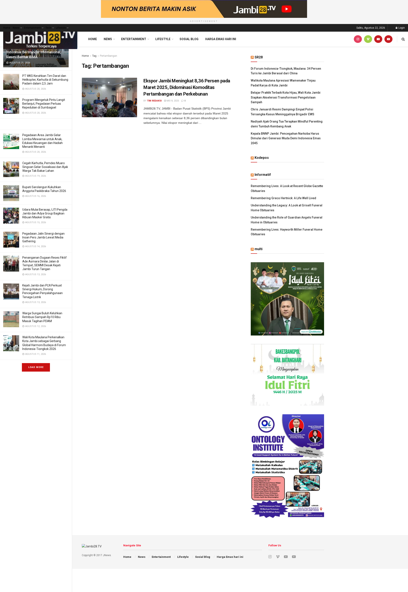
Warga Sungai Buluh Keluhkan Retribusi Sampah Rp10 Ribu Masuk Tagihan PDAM (42, 317)
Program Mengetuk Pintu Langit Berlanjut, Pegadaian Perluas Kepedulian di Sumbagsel (43, 103)
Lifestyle (61, 27)
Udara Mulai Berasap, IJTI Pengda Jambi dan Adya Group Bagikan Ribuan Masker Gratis (44, 213)
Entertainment (32, 27)
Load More (36, 367)
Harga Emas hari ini (220, 39)
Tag (94, 55)
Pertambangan (108, 55)
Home (6, 27)
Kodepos (262, 158)
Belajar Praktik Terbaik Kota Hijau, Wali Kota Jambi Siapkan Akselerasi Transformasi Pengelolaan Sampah (285, 97)
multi (258, 249)
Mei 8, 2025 (172, 100)
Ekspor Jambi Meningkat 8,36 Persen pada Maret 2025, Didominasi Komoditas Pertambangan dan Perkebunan (186, 87)
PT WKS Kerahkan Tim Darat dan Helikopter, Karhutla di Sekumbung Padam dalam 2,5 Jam (45, 79)
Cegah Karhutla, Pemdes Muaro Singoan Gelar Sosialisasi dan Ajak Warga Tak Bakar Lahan (45, 166)
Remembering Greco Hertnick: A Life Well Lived (283, 198)
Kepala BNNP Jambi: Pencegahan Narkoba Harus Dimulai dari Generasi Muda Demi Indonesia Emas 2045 (286, 138)
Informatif (263, 175)
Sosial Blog (189, 39)
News (16, 27)
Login (401, 27)
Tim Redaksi (154, 100)
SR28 (259, 57)
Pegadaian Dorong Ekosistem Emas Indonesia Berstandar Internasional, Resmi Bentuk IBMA (34, 52)
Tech (48, 27)
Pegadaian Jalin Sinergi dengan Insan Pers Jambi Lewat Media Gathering (43, 237)
